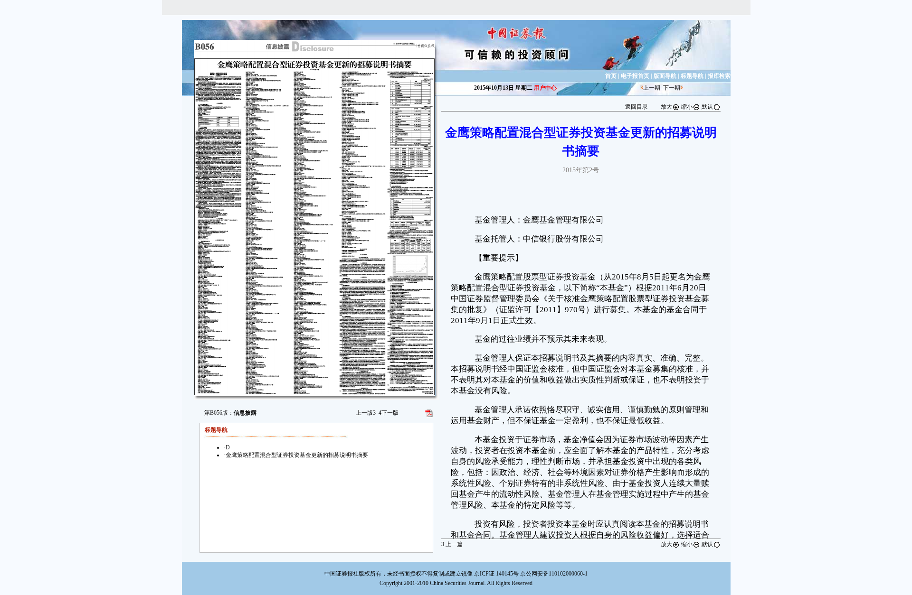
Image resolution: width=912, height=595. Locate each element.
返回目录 (636, 106)
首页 (611, 76)
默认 (707, 106)
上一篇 (452, 544)
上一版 (366, 412)
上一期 (651, 87)
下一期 (671, 87)
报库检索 (719, 76)
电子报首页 (635, 76)
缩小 (687, 106)
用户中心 (545, 87)
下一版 (389, 412)
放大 (666, 106)
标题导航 (692, 76)
